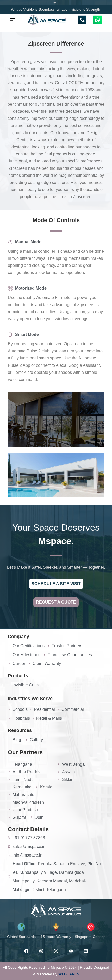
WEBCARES (68, 974)
